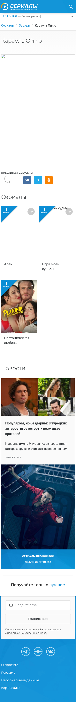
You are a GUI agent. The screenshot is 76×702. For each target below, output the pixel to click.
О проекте (9, 665)
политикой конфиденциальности (27, 633)
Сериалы (7, 25)
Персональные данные (20, 680)
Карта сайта (10, 687)
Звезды (24, 25)
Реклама (8, 672)
